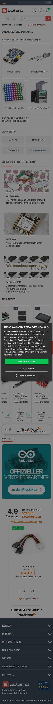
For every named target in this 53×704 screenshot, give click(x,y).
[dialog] (26, 352)
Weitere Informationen (13, 355)
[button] (26, 375)
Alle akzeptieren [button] (26, 362)
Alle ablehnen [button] (26, 369)
